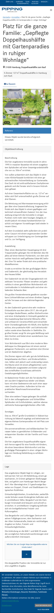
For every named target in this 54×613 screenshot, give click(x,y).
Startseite (6, 17)
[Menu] (50, 10)
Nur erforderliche (43, 605)
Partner (35, 2)
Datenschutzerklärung (10, 601)
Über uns (9, 2)
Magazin (44, 2)
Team (27, 2)
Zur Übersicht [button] (10, 84)
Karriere (19, 2)
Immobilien (16, 17)
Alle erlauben (43, 609)
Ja (26, 554)
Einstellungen (7, 605)
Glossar (34, 3)
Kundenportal (23, 3)
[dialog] (27, 592)
